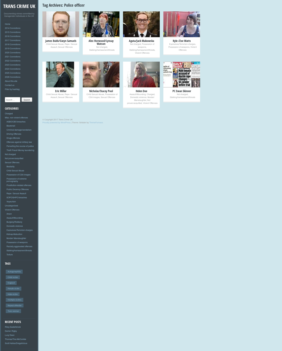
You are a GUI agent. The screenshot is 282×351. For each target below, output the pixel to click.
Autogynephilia (14, 272)
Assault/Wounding (15, 217)
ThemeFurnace (96, 122)
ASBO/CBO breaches (16, 121)
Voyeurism (11, 201)
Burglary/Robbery (14, 221)
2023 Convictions (12, 64)
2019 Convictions (12, 48)
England (11, 283)
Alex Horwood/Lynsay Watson (101, 42)
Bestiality (11, 166)
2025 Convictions (12, 72)
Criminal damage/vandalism (19, 129)
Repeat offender (15, 305)
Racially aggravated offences (19, 246)
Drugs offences (13, 137)
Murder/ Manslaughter (16, 238)
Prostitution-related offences (19, 185)
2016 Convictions (12, 36)
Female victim (13, 289)
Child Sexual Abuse (15, 170)
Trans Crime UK (19, 6)
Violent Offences (12, 209)
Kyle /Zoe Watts (182, 41)
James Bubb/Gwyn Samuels (60, 41)
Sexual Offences (12, 162)
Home (7, 23)
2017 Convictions (12, 40)
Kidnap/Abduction (14, 234)
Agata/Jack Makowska (141, 41)
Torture (10, 254)
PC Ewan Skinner (181, 91)
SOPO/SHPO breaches (17, 197)
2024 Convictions (12, 68)
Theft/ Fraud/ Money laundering (20, 150)
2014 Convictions (12, 28)
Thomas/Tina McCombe (15, 339)
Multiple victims (14, 300)
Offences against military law (19, 142)
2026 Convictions (12, 76)
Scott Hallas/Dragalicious (16, 343)
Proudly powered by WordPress (56, 122)
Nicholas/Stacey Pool (101, 91)
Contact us (9, 85)
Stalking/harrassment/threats (19, 250)
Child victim (13, 277)
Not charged (10, 154)
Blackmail (11, 125)
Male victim (13, 294)
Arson (9, 213)
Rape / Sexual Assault (16, 193)
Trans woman (13, 311)
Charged (9, 113)
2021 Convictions (12, 56)
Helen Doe (141, 91)
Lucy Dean (10, 335)
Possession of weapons (17, 242)
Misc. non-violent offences (16, 117)
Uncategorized (11, 205)
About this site (11, 81)
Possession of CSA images (19, 174)
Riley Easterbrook (13, 326)
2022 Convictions (12, 60)
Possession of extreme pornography (17, 179)
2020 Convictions (12, 52)
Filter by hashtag (12, 89)
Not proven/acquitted (14, 158)
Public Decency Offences (18, 189)
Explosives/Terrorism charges (20, 230)
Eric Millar (60, 91)
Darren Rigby (11, 330)
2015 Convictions (12, 32)
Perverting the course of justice (20, 146)
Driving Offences (14, 133)
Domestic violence (15, 225)
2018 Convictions (12, 44)
